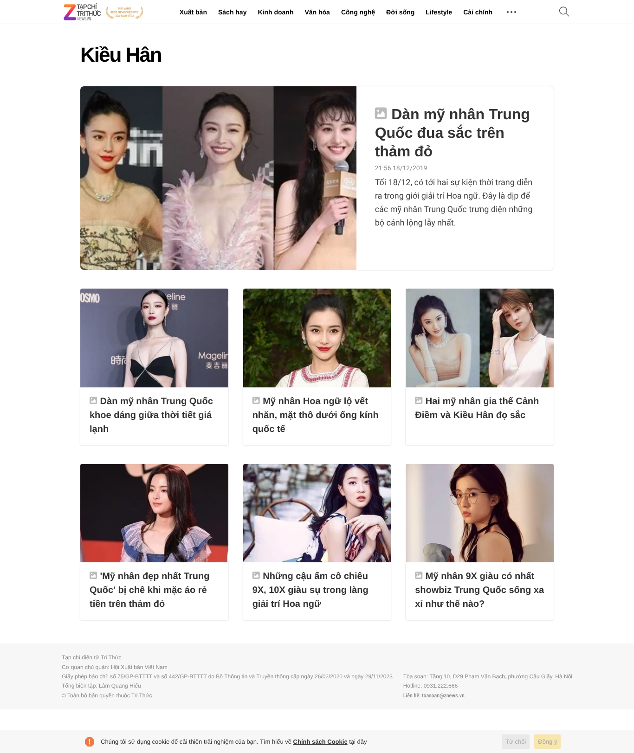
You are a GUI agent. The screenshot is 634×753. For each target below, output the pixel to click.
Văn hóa (317, 12)
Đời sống (400, 12)
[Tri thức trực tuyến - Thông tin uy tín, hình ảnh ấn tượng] (103, 12)
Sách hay (232, 12)
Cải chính (477, 12)
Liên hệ (411, 695)
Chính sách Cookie (320, 741)
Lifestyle (439, 12)
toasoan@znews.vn (443, 695)
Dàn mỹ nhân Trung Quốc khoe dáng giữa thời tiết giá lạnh (151, 415)
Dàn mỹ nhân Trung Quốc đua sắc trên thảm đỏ (452, 133)
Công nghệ (358, 12)
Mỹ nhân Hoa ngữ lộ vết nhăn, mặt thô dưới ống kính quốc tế (315, 415)
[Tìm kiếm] (564, 12)
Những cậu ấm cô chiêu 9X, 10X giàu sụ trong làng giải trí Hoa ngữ (310, 590)
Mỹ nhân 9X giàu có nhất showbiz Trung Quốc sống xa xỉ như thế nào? (479, 590)
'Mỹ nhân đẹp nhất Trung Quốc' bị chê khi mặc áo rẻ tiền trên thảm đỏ (149, 590)
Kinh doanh (275, 12)
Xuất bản (193, 12)
